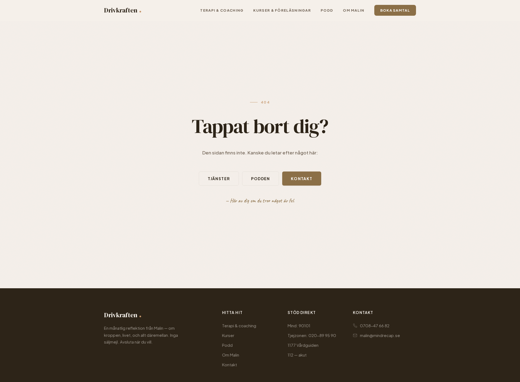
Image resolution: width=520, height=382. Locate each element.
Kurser (228, 335)
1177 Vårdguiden (303, 345)
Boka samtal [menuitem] (395, 10)
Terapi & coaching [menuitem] (221, 10)
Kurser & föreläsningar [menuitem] (282, 10)
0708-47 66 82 (374, 325)
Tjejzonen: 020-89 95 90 (312, 335)
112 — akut (297, 354)
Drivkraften (120, 10)
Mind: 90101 (299, 325)
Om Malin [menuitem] (353, 10)
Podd (227, 345)
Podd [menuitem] (327, 10)
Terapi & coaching (239, 325)
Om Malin (230, 354)
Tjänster (219, 178)
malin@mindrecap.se (380, 335)
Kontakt (302, 178)
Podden (260, 178)
